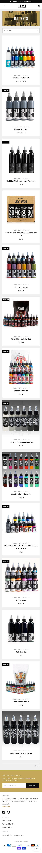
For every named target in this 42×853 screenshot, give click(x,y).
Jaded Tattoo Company (21, 75)
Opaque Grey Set (21, 129)
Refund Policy (7, 827)
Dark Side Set (21, 652)
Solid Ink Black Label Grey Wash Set (21, 181)
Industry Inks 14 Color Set (21, 494)
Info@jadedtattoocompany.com (13, 835)
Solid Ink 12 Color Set (21, 78)
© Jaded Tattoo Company (21, 841)
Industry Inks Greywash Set (21, 753)
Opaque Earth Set (21, 287)
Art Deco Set (21, 600)
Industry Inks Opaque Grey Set (21, 442)
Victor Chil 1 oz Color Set (21, 339)
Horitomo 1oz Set (21, 391)
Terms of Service (8, 824)
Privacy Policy (7, 820)
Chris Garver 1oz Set (21, 702)
